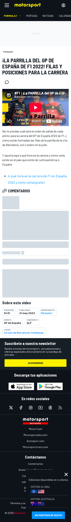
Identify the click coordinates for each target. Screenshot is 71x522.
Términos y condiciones (23, 503)
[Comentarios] (8, 82)
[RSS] (60, 407)
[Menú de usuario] (63, 5)
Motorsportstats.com (35, 447)
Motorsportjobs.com (35, 434)
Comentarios (35, 463)
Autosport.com (35, 441)
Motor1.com (35, 428)
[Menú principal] (7, 5)
